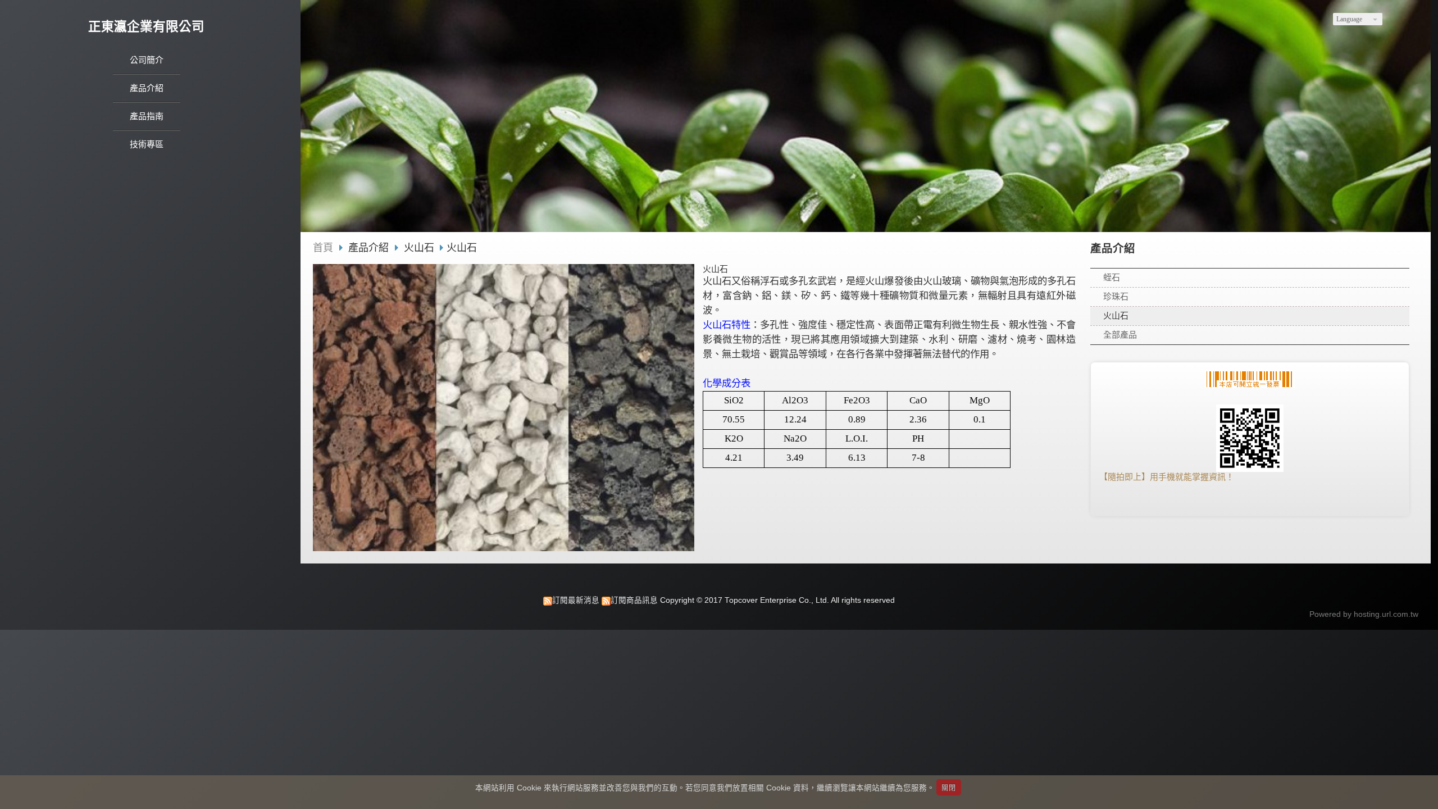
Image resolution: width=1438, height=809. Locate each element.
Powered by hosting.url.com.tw (1363, 614)
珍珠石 (1115, 296)
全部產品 (1120, 334)
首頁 (323, 247)
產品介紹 (370, 247)
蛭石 (1111, 277)
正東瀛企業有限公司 (146, 27)
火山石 (1115, 315)
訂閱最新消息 (575, 600)
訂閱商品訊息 (634, 600)
